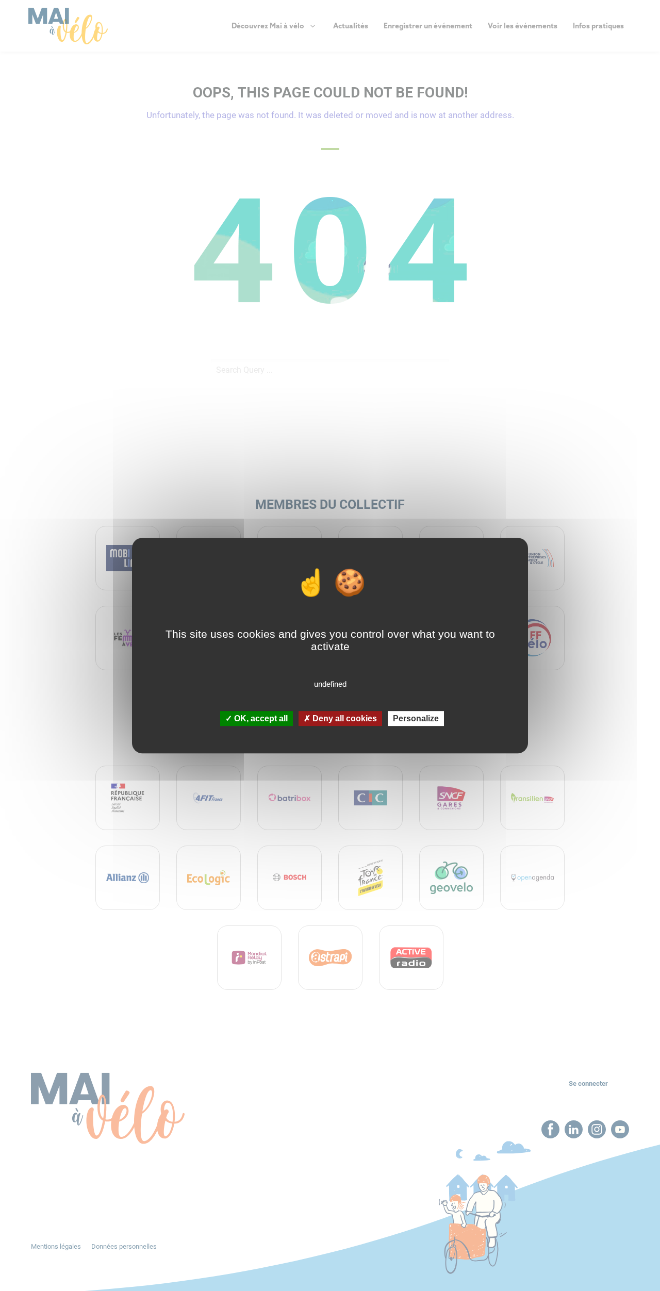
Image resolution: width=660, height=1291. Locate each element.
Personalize (416, 718)
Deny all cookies (343, 718)
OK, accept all (260, 718)
